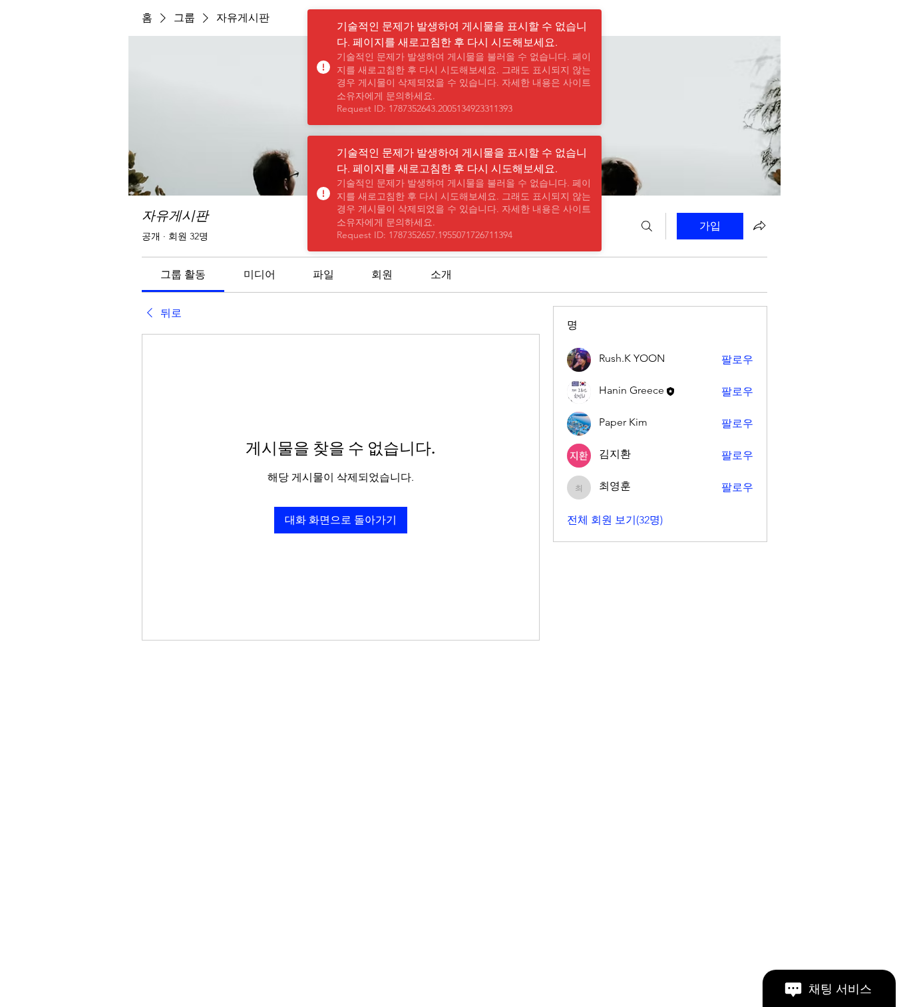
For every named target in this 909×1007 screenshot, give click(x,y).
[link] (183, 274)
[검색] (647, 226)
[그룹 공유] (759, 225)
